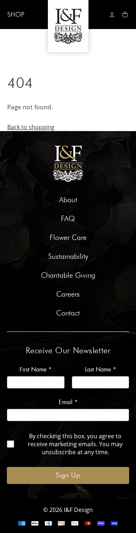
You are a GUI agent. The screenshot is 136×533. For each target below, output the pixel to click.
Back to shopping (30, 127)
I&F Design (78, 510)
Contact (68, 313)
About (68, 200)
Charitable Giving (68, 275)
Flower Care (68, 237)
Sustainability (68, 256)
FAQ (68, 219)
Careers (68, 294)
